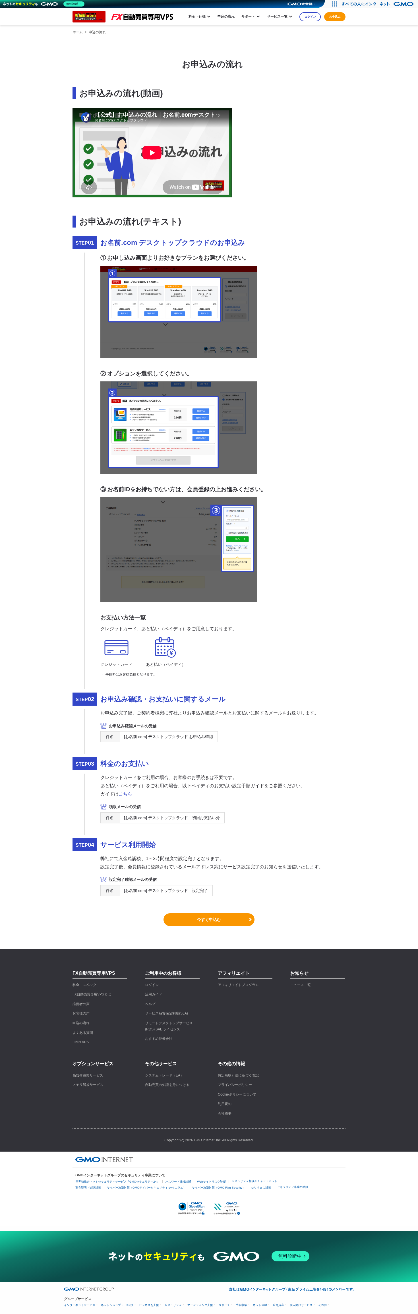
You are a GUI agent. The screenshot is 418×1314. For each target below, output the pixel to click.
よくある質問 (83, 1033)
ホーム (78, 32)
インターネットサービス (79, 1305)
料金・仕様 (197, 16)
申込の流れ (226, 16)
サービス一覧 (277, 16)
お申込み (335, 16)
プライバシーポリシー (235, 1085)
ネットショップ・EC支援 (117, 1305)
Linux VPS (81, 1042)
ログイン (310, 16)
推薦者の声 (81, 1004)
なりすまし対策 (261, 1187)
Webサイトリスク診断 (211, 1181)
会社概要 (224, 1113)
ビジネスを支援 (149, 1305)
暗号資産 (278, 1305)
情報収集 (241, 1305)
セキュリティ (173, 1305)
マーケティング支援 (200, 1305)
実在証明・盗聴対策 (88, 1187)
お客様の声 (81, 1013)
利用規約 (224, 1104)
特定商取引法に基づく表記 (238, 1075)
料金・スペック (84, 985)
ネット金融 (260, 1305)
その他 (322, 1305)
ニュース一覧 (300, 985)
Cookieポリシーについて (237, 1094)
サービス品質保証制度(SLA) (166, 1013)
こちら (125, 794)
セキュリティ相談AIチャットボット (254, 1181)
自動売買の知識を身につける (167, 1085)
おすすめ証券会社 (158, 1039)
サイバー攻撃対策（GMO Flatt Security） (218, 1187)
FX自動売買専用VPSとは (92, 994)
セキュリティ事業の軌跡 (292, 1187)
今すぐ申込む (209, 919)
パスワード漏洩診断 (178, 1181)
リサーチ (224, 1305)
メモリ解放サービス (88, 1085)
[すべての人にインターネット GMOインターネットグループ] (378, 4)
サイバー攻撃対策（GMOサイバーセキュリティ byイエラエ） (146, 1187)
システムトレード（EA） (164, 1075)
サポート (248, 16)
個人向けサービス (301, 1305)
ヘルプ (150, 1004)
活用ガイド (153, 994)
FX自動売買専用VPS (94, 973)
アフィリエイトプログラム (238, 985)
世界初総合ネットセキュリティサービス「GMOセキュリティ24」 (117, 1181)
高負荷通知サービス (88, 1075)
